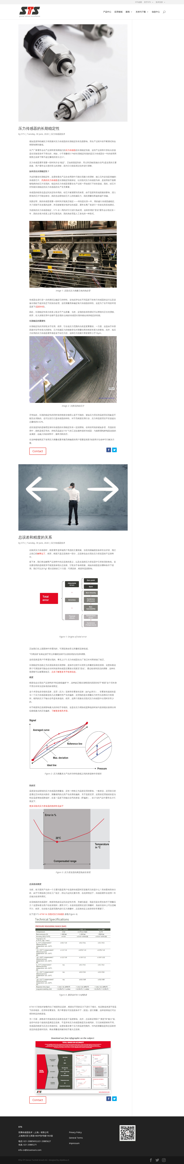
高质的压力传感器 (49, 180)
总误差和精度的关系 (35, 537)
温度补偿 (40, 306)
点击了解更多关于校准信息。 (64, 671)
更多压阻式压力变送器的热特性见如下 (46, 806)
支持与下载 (141, 12)
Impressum (74, 1143)
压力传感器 (71, 150)
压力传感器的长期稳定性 (39, 128)
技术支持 (159, 2)
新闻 (128, 12)
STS (23, 134)
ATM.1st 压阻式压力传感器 (52, 914)
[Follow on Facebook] (108, 450)
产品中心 (107, 12)
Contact (37, 451)
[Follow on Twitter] (114, 450)
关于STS (147, 2)
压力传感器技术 (58, 134)
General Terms (76, 1137)
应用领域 (118, 12)
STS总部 (138, 2)
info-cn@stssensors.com (29, 1150)
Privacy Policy (75, 1132)
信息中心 (156, 12)
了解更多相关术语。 (60, 710)
